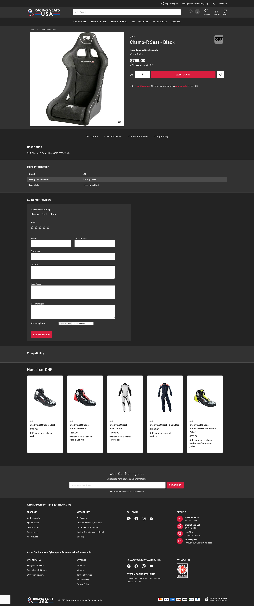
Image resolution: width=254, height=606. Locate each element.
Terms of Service (84, 574)
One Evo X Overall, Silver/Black (119, 425)
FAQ (213, 3)
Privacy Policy (83, 579)
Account (216, 15)
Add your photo (38, 323)
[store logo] (45, 12)
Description (92, 136)
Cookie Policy (83, 584)
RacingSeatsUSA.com (37, 570)
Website (80, 570)
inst (144, 518)
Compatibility (161, 136)
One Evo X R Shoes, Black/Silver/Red (79, 425)
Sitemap (81, 536)
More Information (113, 136)
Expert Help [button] (170, 3)
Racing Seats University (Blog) (195, 3)
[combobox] (127, 12)
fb (136, 518)
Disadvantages (37, 304)
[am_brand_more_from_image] (45, 397)
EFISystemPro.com (35, 565)
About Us (223, 3)
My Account (82, 518)
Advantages (36, 284)
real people (181, 85)
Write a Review (136, 54)
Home (32, 29)
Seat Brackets (33, 527)
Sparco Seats (33, 522)
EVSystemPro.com (35, 574)
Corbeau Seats (33, 518)
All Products (32, 536)
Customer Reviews (138, 136)
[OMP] (219, 42)
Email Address (81, 238)
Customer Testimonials (87, 527)
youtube (151, 518)
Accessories (32, 532)
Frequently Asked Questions (89, 522)
